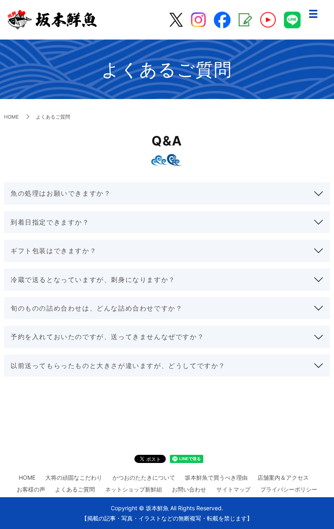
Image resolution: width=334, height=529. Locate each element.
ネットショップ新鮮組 (133, 489)
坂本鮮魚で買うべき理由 (216, 477)
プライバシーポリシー (288, 489)
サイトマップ (233, 489)
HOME (11, 117)
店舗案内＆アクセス (283, 477)
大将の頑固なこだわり (73, 477)
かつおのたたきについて (143, 477)
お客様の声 (31, 489)
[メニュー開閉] (313, 14)
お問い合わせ (189, 489)
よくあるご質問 (75, 489)
